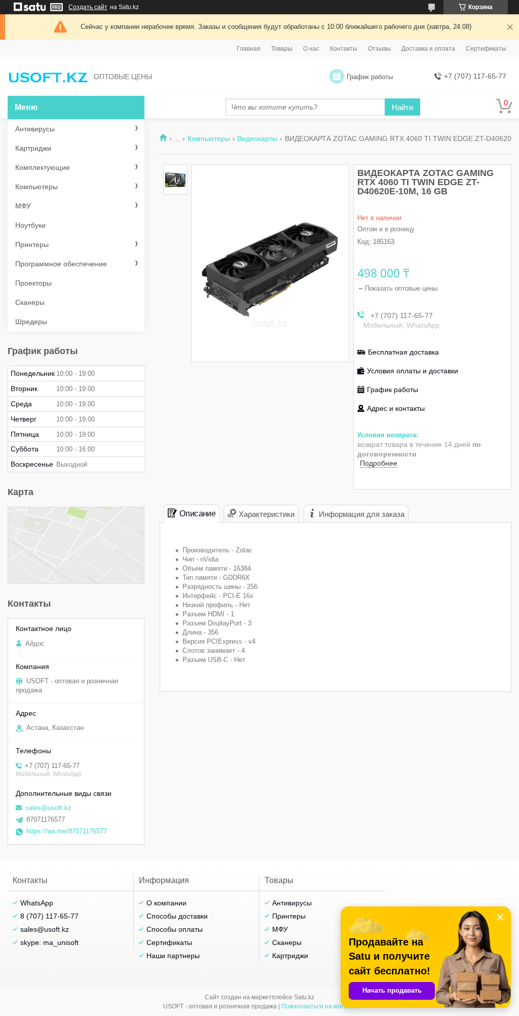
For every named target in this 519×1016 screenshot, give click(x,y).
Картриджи (33, 148)
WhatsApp (36, 903)
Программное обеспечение (61, 264)
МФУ (23, 206)
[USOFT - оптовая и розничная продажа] (48, 77)
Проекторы (33, 283)
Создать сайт (87, 7)
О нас (311, 48)
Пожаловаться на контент (318, 1006)
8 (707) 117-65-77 (49, 916)
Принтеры (32, 244)
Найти (402, 107)
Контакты (343, 48)
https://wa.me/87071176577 (66, 831)
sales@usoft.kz (48, 808)
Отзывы (379, 48)
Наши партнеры (173, 956)
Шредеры (31, 322)
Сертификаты (486, 48)
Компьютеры (209, 138)
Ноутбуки (30, 225)
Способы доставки (177, 916)
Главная (249, 48)
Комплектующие (42, 167)
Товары (281, 48)
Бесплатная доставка (403, 352)
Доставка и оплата (428, 48)
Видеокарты (257, 138)
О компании (166, 903)
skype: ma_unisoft (49, 942)
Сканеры (30, 302)
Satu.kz (304, 997)
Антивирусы (35, 129)
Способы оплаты (174, 929)
